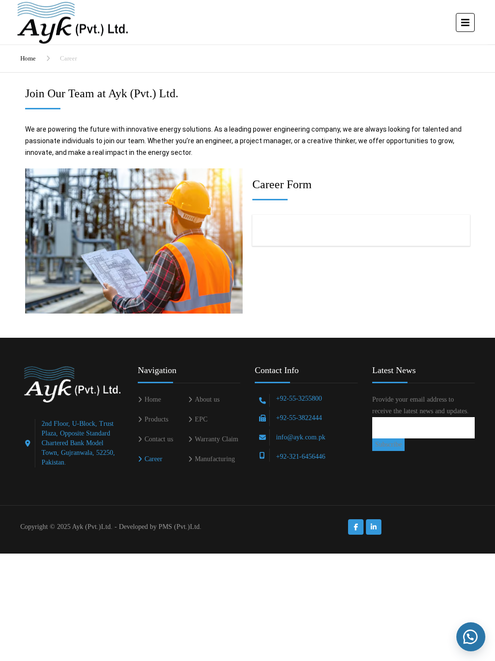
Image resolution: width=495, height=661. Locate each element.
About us (207, 399)
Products (156, 419)
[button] (470, 636)
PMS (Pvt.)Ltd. (180, 526)
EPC (201, 419)
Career (153, 459)
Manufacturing (215, 459)
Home (28, 58)
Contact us (159, 439)
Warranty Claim (216, 439)
